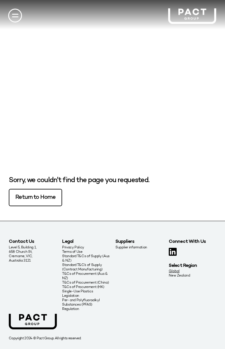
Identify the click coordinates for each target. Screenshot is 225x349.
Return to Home (35, 197)
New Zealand (179, 275)
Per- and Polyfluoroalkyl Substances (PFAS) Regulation (81, 304)
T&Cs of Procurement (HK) (83, 286)
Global (174, 271)
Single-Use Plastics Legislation (77, 293)
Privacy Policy (73, 247)
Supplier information (131, 247)
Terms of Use (72, 251)
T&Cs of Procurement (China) (85, 282)
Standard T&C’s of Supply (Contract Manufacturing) (82, 266)
